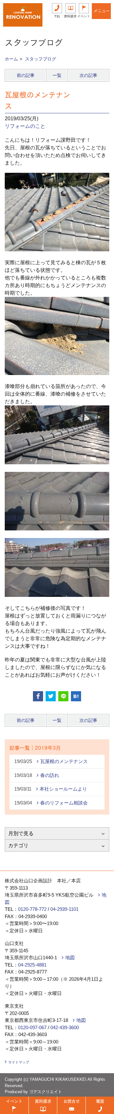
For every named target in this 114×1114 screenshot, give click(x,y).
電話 (100, 1101)
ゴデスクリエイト (45, 1091)
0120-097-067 (32, 1027)
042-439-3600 (64, 1027)
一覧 (57, 75)
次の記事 (88, 75)
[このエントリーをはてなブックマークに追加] (76, 696)
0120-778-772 (32, 909)
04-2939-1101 (64, 909)
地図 (70, 957)
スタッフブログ (40, 58)
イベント (83, 16)
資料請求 (70, 16)
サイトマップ (18, 1062)
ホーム (11, 58)
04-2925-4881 (32, 964)
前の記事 (26, 75)
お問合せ (71, 1101)
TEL (57, 16)
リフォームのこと (25, 126)
